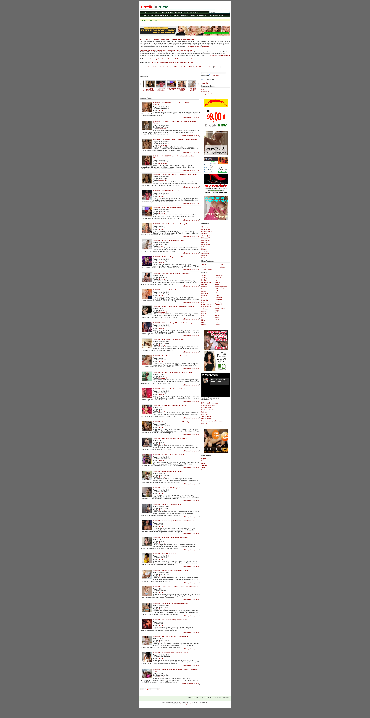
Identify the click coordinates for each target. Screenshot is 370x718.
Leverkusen (218, 275)
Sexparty (161, 246)
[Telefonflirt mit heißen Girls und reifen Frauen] (216, 453)
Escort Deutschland (154, 67)
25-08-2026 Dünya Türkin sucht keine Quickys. (169, 240)
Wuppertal (218, 322)
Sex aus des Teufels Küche (198, 15)
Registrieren (205, 91)
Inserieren (155, 12)
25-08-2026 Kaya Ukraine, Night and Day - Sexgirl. (170, 405)
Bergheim (204, 280)
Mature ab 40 (162, 312)
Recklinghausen (220, 302)
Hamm (203, 313)
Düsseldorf (204, 300)
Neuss (217, 295)
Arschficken (184, 15)
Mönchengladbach (221, 286)
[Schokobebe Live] (216, 172)
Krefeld (203, 324)
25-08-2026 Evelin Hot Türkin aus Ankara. (167, 504)
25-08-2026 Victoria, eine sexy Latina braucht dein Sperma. (173, 422)
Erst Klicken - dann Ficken (204, 67)
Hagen (203, 311)
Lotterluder (204, 412)
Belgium (203, 267)
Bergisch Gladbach (207, 282)
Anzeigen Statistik (207, 94)
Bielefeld (204, 284)
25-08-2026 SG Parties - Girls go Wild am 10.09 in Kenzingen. (173, 323)
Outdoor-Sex (167, 15)
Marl (216, 280)
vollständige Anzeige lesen (190, 117)
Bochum (204, 286)
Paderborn (218, 299)
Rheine (217, 306)
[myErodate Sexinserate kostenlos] (216, 194)
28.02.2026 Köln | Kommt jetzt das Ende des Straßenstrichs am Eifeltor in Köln (166, 50)
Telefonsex (204, 251)
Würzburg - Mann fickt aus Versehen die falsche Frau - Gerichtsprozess (174, 59)
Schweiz (221, 264)
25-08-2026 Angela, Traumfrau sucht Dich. (167, 207)
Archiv (203, 467)
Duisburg (204, 295)
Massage (204, 249)
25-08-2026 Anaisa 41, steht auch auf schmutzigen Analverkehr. (174, 306)
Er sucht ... (204, 242)
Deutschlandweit (206, 269)
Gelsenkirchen (206, 304)
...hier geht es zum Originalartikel (198, 46)
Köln (202, 322)
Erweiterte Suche (193, 697)
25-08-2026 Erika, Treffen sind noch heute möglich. (170, 224)
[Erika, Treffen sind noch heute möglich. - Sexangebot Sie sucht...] (159, 87)
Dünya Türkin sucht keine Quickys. (169, 89)
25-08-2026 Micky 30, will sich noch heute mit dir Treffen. (172, 356)
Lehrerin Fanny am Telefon (170, 67)
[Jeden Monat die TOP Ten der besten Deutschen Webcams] (216, 219)
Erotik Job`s (205, 258)
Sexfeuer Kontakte (207, 410)
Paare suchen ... (206, 244)
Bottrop (203, 291)
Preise (203, 463)
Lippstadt (218, 278)
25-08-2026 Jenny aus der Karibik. (164, 290)
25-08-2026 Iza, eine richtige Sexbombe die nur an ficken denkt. (174, 520)
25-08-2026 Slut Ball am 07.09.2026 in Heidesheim (170, 455)
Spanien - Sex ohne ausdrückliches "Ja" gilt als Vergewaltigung (171, 62)
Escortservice (162, 129)
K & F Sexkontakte (209, 403)
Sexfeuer (217, 67)
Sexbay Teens (194, 12)
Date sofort (158, 15)
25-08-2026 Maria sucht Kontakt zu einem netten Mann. (171, 273)
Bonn (203, 289)
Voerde (217, 315)
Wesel (217, 317)
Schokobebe (183, 67)
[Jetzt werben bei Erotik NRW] (216, 127)
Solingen (217, 313)
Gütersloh (204, 309)
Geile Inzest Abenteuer (216, 15)
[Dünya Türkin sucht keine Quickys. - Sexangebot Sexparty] (169, 87)
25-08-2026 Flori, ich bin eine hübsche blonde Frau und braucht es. (175, 586)
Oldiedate (176, 15)
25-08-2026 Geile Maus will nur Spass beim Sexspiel (170, 652)
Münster (217, 293)
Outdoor (203, 247)
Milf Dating (192, 67)
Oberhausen (219, 297)
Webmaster (170, 12)
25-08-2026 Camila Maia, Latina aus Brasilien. (168, 471)
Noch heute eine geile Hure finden (211, 421)
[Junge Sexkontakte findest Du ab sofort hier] (216, 349)
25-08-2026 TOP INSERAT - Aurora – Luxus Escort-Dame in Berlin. (175, 174)
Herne (203, 315)
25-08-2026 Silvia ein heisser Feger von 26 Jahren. (170, 619)
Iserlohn (203, 318)
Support (203, 470)
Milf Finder (204, 423)
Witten (217, 319)
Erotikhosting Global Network (187, 704)
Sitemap (204, 465)
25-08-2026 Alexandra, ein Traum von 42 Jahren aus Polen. (173, 372)
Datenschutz (208, 697)
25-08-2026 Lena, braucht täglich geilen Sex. (168, 488)
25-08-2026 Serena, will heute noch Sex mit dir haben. (171, 570)
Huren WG (204, 414)
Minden (217, 282)
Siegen (217, 310)
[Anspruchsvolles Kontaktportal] (216, 371)
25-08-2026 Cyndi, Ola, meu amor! (164, 553)
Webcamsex (205, 253)
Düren (203, 298)
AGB (214, 697)
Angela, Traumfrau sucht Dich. (148, 89)
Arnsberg (204, 278)
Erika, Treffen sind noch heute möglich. (159, 89)
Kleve (203, 320)
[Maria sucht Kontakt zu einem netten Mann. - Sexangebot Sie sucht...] (190, 87)
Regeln (162, 12)
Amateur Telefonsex (181, 12)
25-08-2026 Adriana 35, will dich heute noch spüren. (170, 537)
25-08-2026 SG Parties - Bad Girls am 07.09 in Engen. (171, 389)
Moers (217, 284)
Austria (203, 264)
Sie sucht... (161, 110)
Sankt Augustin (220, 308)
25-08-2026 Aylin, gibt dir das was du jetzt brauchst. (170, 636)
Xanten (217, 324)
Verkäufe (204, 256)
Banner (203, 461)
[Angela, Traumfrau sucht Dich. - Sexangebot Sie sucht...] (148, 87)
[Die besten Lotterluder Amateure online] (185, 35)
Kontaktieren (226, 697)
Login (203, 89)
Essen (203, 302)
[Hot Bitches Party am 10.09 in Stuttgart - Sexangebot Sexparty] (180, 87)
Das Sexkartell (206, 407)
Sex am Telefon (206, 416)
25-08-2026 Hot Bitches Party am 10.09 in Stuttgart (170, 257)
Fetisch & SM (205, 240)
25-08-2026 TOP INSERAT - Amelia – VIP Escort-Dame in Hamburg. (175, 139)
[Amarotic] (216, 155)
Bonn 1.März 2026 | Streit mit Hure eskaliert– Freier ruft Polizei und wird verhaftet (167, 40)
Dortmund (204, 293)
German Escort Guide (208, 405)
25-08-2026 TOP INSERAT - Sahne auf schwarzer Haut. (171, 191)
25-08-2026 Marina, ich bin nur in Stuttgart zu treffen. (171, 603)
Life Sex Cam (148, 15)
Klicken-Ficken (206, 419)
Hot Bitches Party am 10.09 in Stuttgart (180, 89)
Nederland (222, 267)
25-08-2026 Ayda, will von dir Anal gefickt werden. (170, 438)
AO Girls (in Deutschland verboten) (212, 236)
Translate (216, 75)
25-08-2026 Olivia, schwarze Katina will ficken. (168, 339)
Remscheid (218, 304)
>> (159, 689)
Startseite (147, 12)
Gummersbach (206, 307)
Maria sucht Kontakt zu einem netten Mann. (190, 89)
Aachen (203, 275)
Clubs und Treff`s (206, 231)
